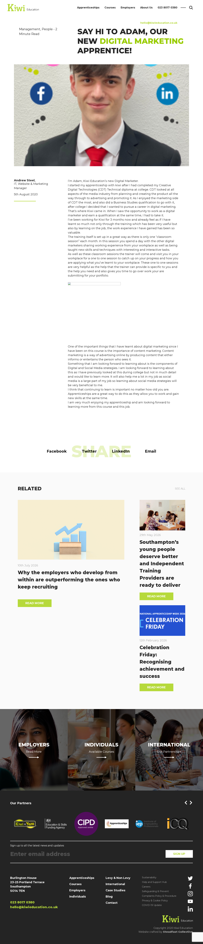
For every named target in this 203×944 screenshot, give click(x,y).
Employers (128, 7)
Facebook (57, 451)
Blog (109, 896)
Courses (110, 7)
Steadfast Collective (178, 931)
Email (150, 451)
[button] (186, 803)
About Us (146, 7)
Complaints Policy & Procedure (159, 895)
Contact (112, 903)
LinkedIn (121, 451)
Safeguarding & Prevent (155, 891)
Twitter (89, 451)
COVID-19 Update (152, 905)
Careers (146, 886)
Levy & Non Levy (118, 878)
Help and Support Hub (154, 882)
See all (180, 488)
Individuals (77, 896)
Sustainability (149, 877)
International (115, 884)
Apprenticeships (88, 7)
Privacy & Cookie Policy (155, 900)
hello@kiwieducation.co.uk (158, 22)
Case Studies (115, 890)
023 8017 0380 (167, 7)
